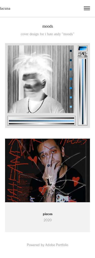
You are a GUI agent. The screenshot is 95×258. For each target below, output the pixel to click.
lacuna (5, 8)
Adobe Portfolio (56, 245)
